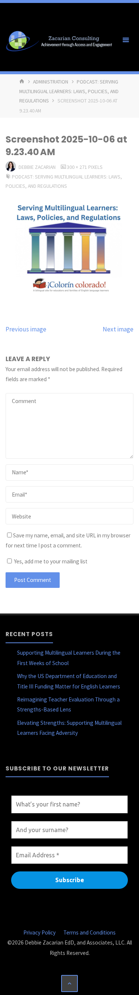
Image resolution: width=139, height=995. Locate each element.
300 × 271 (77, 167)
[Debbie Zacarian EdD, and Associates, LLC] (61, 39)
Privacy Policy (39, 932)
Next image (118, 329)
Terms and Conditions (89, 932)
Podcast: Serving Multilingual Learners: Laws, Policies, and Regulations (69, 91)
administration (50, 81)
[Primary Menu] (125, 40)
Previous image (26, 329)
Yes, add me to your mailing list (50, 561)
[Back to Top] (69, 983)
